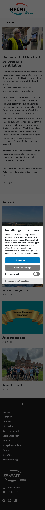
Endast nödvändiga (22, 267)
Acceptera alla (22, 260)
